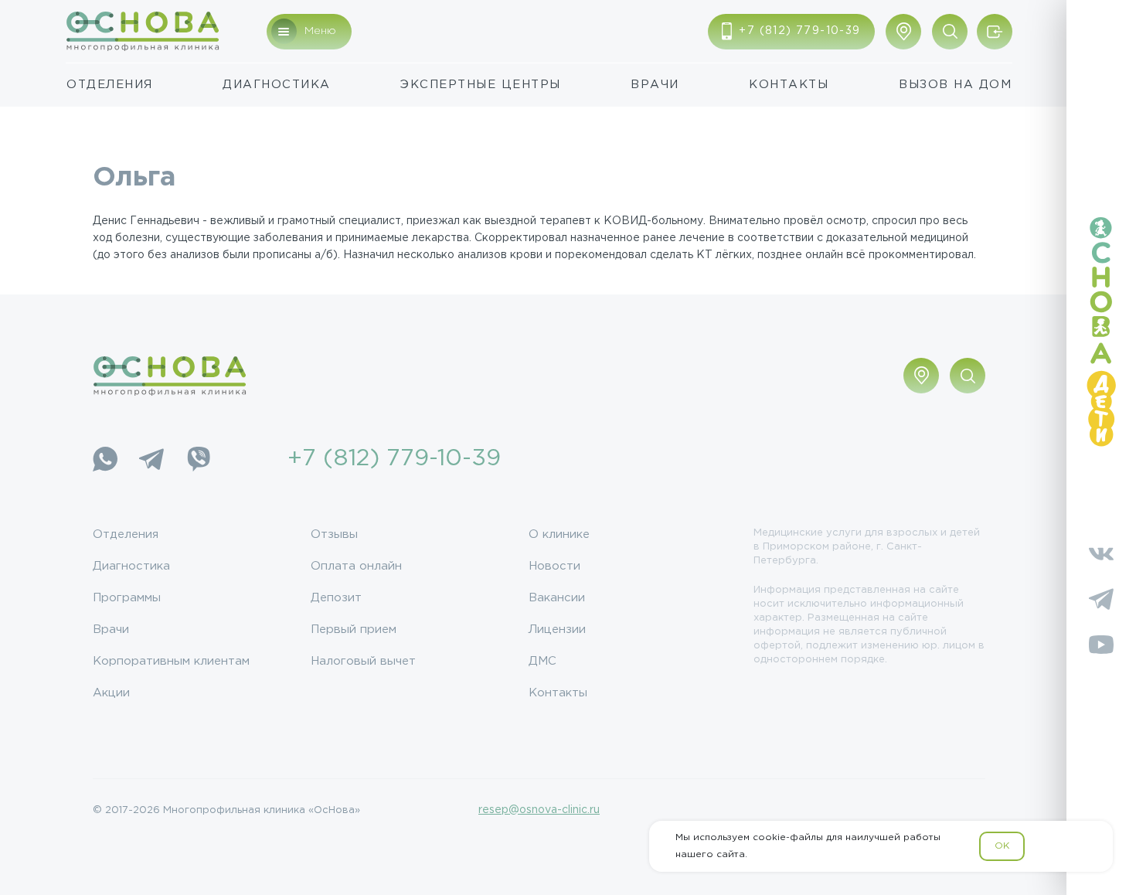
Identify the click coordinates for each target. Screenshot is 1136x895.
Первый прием (353, 629)
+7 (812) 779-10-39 (394, 458)
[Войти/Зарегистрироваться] (994, 31)
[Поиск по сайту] (950, 31)
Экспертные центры (480, 85)
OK (1002, 846)
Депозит (336, 598)
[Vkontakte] (1101, 553)
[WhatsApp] (105, 459)
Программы (127, 598)
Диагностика (277, 85)
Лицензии (557, 629)
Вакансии (557, 598)
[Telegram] (151, 459)
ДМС (542, 661)
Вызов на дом (955, 85)
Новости (554, 566)
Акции (111, 693)
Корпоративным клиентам (171, 661)
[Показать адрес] (903, 31)
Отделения (109, 85)
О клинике (559, 534)
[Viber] (197, 459)
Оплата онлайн (356, 566)
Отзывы (334, 534)
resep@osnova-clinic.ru (539, 810)
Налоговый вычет (363, 661)
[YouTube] (1101, 644)
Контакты (788, 85)
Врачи (655, 85)
